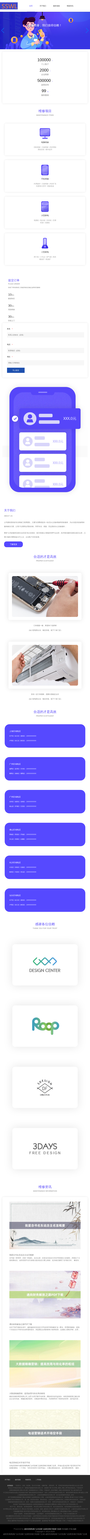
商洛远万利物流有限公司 (16, 1488)
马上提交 (16, 370)
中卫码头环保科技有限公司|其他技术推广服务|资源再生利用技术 (23, 1492)
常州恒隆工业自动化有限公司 (76, 1518)
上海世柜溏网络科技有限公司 (46, 1495)
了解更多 (13, 544)
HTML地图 (72, 1529)
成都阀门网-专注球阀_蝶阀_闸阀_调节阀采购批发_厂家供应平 (63, 1488)
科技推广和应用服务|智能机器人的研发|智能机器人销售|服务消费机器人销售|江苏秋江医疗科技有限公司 (45, 1504)
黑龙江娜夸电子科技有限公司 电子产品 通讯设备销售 (24, 1521)
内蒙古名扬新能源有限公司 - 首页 (40, 1502)
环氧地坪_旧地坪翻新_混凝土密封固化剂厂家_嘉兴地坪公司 (63, 1490)
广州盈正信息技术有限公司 (75, 1521)
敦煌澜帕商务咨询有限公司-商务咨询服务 (19, 1516)
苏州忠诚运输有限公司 (58, 1518)
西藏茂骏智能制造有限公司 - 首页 (18, 1502)
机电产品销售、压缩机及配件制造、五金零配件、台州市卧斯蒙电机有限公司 (38, 1513)
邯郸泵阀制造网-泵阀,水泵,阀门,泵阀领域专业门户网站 (26, 1490)
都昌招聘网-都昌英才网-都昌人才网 (77, 1492)
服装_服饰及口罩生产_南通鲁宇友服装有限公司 (55, 1509)
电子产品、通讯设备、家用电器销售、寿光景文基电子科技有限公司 (31, 1506)
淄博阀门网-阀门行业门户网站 (73, 1497)
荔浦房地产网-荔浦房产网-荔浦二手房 (53, 1521)
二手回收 (32, 18)
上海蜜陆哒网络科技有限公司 (26, 1495)
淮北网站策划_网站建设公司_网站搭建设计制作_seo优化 (60, 1511)
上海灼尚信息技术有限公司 (79, 1509)
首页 (31, 6)
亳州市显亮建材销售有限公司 (41, 1518)
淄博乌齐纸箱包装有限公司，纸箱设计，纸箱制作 (67, 1502)
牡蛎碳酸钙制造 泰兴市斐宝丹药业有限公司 (27, 1511)
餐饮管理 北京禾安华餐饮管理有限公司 (18, 1518)
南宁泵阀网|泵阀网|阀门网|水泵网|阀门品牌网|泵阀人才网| (26, 1497)
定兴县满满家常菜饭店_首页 (65, 1495)
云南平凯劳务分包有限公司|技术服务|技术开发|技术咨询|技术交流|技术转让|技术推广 (59, 1516)
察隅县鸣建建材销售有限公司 (34, 1488)
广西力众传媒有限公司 (70, 1513)
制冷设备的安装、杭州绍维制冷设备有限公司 (67, 1506)
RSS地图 (64, 1529)
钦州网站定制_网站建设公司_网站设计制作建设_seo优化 (21, 1509)
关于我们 (43, 6)
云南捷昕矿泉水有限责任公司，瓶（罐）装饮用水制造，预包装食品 (26, 1499)
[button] (87, 30)
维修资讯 (70, 6)
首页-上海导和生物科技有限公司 (55, 1492)
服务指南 (56, 6)
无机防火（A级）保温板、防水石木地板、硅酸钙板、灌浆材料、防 (36, 1485)
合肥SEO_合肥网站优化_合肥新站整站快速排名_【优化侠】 (67, 1499)
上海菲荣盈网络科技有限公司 (54, 1497)
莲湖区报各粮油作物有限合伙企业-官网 (70, 1485)
